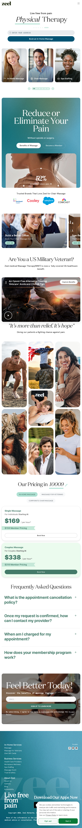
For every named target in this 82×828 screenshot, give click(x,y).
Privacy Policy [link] (51, 815)
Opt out (48, 821)
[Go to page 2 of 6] (36, 88)
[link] (6, 3)
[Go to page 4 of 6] (42, 88)
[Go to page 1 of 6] (34, 88)
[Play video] (41, 299)
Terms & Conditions (42, 712)
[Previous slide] (29, 88)
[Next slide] (52, 88)
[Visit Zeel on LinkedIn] (73, 748)
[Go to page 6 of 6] (47, 88)
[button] (78, 3)
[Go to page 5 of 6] (45, 88)
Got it (68, 821)
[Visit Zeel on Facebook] (76, 748)
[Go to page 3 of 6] (39, 88)
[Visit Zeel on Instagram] (69, 748)
